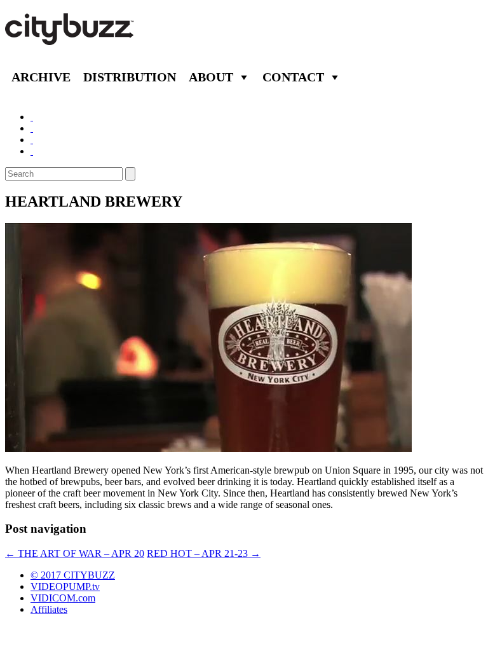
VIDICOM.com (62, 598)
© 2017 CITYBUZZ (72, 575)
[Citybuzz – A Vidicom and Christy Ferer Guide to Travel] (70, 38)
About (211, 77)
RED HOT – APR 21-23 (204, 553)
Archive (41, 77)
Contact (293, 77)
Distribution (129, 77)
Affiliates (48, 609)
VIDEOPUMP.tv (65, 586)
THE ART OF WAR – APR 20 (74, 553)
